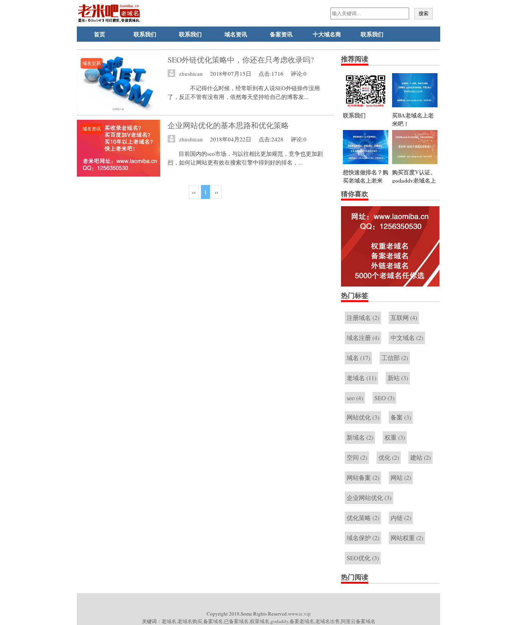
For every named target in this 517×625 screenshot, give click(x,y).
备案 (401, 417)
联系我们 (145, 34)
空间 (357, 457)
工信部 (395, 358)
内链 (401, 518)
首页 (99, 34)
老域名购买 (190, 621)
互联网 (404, 317)
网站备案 (363, 477)
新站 (398, 378)
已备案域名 (236, 621)
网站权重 (407, 538)
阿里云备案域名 (358, 621)
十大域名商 (327, 34)
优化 (388, 457)
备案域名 (213, 621)
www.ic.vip (299, 613)
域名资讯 (235, 34)
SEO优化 (363, 558)
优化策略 (363, 518)
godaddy (279, 621)
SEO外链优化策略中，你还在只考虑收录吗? (241, 60)
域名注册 (363, 337)
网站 (401, 477)
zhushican (191, 73)
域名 (358, 358)
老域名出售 (327, 621)
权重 (395, 437)
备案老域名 (302, 621)
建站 (420, 457)
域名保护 (363, 538)
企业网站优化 (369, 497)
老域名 (361, 378)
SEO (384, 398)
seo (355, 398)
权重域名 (259, 621)
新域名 (360, 437)
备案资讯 (281, 34)
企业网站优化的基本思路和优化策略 (228, 125)
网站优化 (363, 417)
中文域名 (407, 337)
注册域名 (363, 317)
